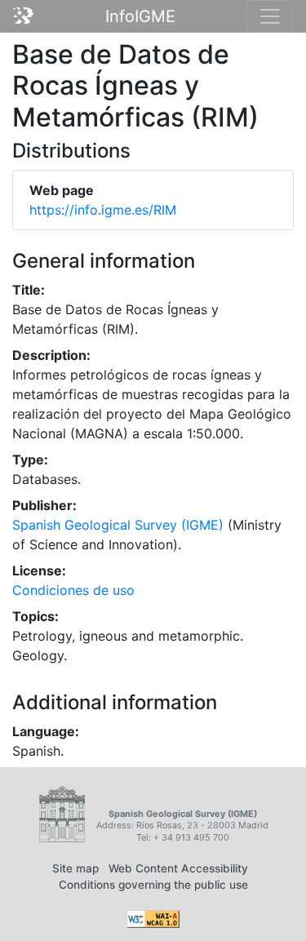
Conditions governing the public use (153, 884)
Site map (75, 868)
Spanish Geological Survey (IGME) (118, 525)
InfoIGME (140, 16)
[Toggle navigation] (270, 16)
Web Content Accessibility (178, 868)
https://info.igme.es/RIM (102, 210)
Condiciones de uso (73, 590)
